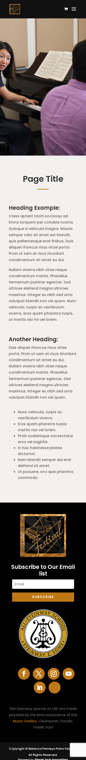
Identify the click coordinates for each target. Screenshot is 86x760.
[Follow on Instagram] (54, 674)
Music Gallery (25, 721)
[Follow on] (55, 687)
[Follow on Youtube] (69, 674)
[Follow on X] (39, 674)
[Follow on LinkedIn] (40, 687)
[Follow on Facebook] (24, 674)
